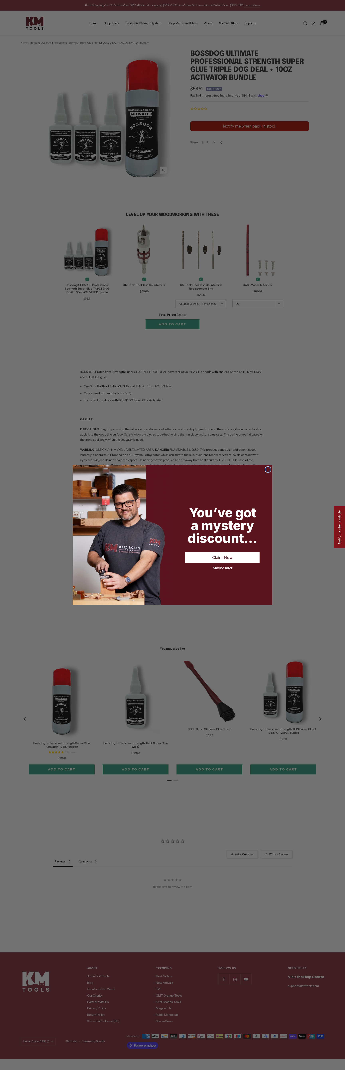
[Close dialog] (268, 469)
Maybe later (222, 567)
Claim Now (222, 557)
